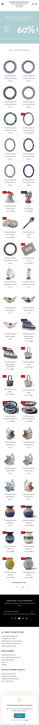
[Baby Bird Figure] (10, 299)
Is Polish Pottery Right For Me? (10, 636)
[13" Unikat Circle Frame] (10, 67)
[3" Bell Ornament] (10, 197)
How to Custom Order (7, 681)
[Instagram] (23, 619)
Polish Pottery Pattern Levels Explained (12, 641)
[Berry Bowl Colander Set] (10, 407)
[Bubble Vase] (10, 511)
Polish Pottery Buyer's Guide (9, 676)
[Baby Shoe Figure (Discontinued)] (28, 325)
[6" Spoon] (28, 223)
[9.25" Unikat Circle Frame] (10, 249)
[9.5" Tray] (28, 249)
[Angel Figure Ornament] (10, 274)
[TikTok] (26, 619)
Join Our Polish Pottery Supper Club (11, 657)
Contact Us (4, 662)
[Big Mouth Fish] (10, 433)
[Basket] (28, 353)
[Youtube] (19, 619)
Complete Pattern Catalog (8, 638)
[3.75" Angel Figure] (28, 197)
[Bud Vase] (10, 563)
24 (23, 587)
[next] (27, 587)
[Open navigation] (4, 3)
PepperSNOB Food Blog (8, 660)
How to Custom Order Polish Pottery (11, 643)
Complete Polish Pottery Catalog (10, 679)
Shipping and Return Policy (9, 646)
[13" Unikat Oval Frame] (28, 119)
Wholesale (4, 665)
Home (11, 50)
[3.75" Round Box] (10, 223)
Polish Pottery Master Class (9, 655)
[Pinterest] (15, 619)
